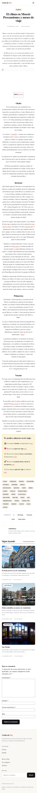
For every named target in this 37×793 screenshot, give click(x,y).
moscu (22, 484)
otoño (5, 491)
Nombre (5, 701)
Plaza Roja (16, 246)
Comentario (6, 678)
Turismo (5, 504)
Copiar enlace (21, 519)
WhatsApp (20, 515)
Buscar (31, 775)
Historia (6, 484)
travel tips (26, 500)
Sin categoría (6, 762)
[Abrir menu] (33, 3)
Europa (18, 9)
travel (17, 500)
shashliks (14, 134)
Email (13, 519)
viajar (21, 504)
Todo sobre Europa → (29, 541)
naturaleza (7, 487)
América (4, 765)
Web (3, 714)
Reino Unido (5, 759)
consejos (13, 481)
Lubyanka (27, 227)
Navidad (16, 487)
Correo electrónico (9, 707)
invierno (14, 484)
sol (28, 497)
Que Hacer (6, 497)
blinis (22, 334)
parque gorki (22, 491)
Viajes (5, 507)
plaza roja (22, 494)
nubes (31, 487)
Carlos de (7, 2)
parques (5, 494)
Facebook (29, 515)
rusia (22, 497)
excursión (30, 481)
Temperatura (7, 500)
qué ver (15, 497)
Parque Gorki (14, 404)
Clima (5, 481)
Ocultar (20, 94)
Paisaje (12, 491)
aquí (31, 443)
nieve (24, 487)
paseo (13, 494)
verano (14, 504)
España (4, 753)
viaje (28, 504)
